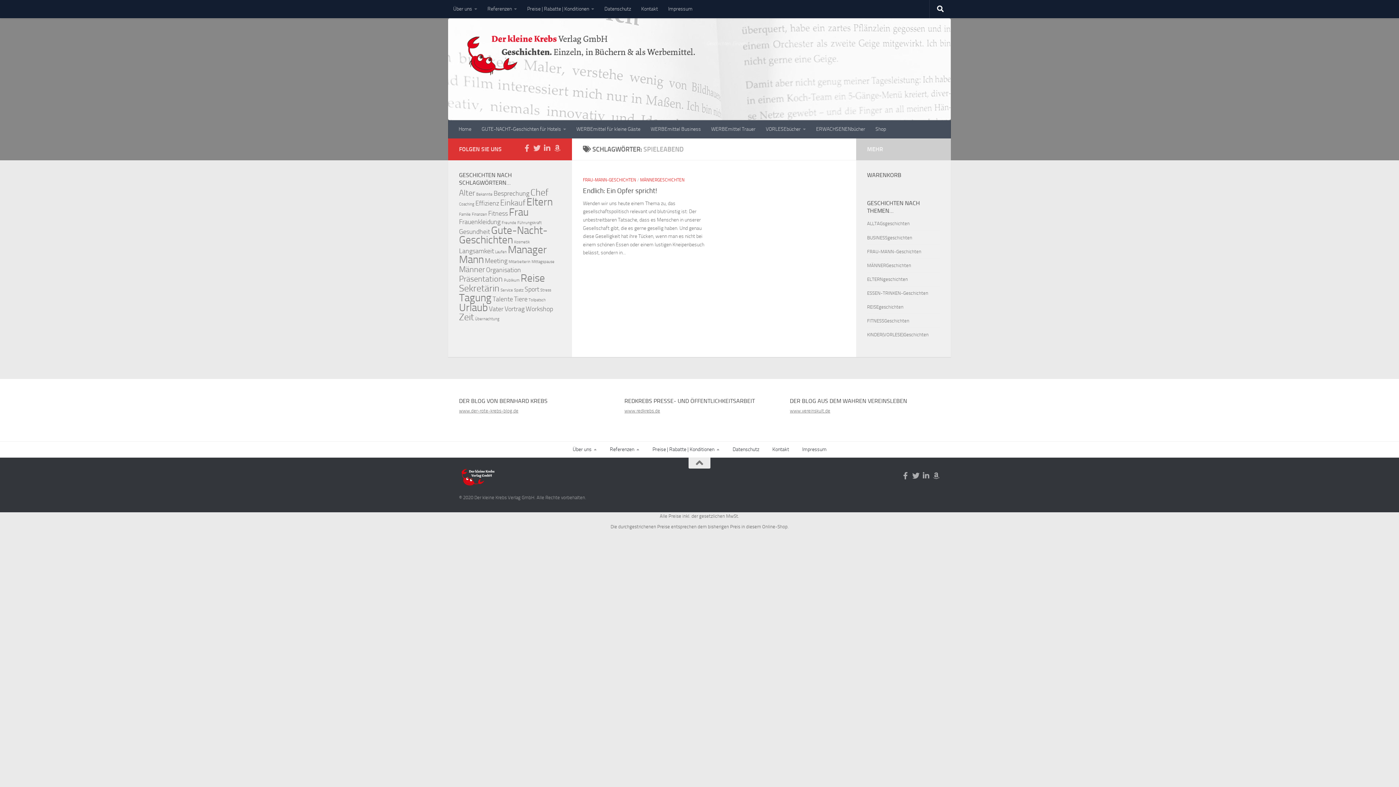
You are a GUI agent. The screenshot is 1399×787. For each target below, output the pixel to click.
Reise (533, 278)
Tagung (475, 297)
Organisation (503, 270)
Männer (472, 269)
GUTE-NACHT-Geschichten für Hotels (521, 129)
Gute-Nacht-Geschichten (503, 235)
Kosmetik (522, 242)
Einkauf (512, 203)
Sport (532, 289)
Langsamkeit (476, 251)
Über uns (462, 9)
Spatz (519, 290)
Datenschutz (617, 9)
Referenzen (499, 9)
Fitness (498, 214)
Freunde (509, 222)
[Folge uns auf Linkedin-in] (547, 148)
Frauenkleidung (480, 222)
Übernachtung (487, 319)
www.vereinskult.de (810, 411)
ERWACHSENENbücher (840, 129)
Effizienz (487, 203)
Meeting (496, 261)
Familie (465, 214)
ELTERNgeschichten (887, 279)
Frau (519, 212)
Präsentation (481, 279)
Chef (539, 192)
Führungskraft (529, 222)
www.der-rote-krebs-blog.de (488, 411)
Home (465, 129)
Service (507, 290)
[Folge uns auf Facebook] (526, 148)
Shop (880, 129)
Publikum (512, 280)
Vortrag (515, 309)
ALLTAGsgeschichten (888, 223)
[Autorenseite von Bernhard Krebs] (557, 148)
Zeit (466, 317)
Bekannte (484, 194)
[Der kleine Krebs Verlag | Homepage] (579, 60)
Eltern (539, 202)
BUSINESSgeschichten (889, 237)
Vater (496, 309)
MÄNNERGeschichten (662, 180)
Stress (545, 290)
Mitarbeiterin (519, 261)
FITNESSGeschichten (888, 321)
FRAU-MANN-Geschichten (609, 180)
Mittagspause (543, 261)
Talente (503, 299)
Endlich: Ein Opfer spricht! (620, 191)
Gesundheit (474, 232)
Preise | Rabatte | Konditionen (558, 9)
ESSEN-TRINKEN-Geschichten (897, 293)
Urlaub (473, 307)
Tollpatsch (537, 300)
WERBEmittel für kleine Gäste (608, 129)
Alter (467, 193)
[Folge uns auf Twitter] (537, 148)
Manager (527, 249)
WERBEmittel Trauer (733, 129)
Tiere (521, 299)
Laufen (501, 252)
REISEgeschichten (885, 307)
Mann (471, 259)
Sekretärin (479, 288)
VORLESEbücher (783, 129)
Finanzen (479, 214)
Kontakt (649, 9)
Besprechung (511, 193)
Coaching (466, 204)
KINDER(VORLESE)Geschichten (898, 334)
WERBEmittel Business (676, 129)
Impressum (680, 9)
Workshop (539, 309)
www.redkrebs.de (642, 411)
